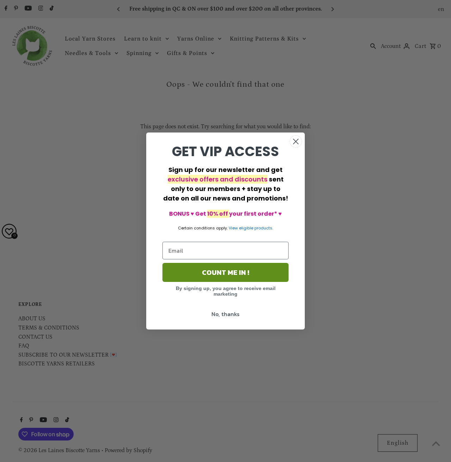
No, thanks (225, 314)
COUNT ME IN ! (225, 272)
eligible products (255, 228)
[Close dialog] (296, 141)
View (233, 228)
